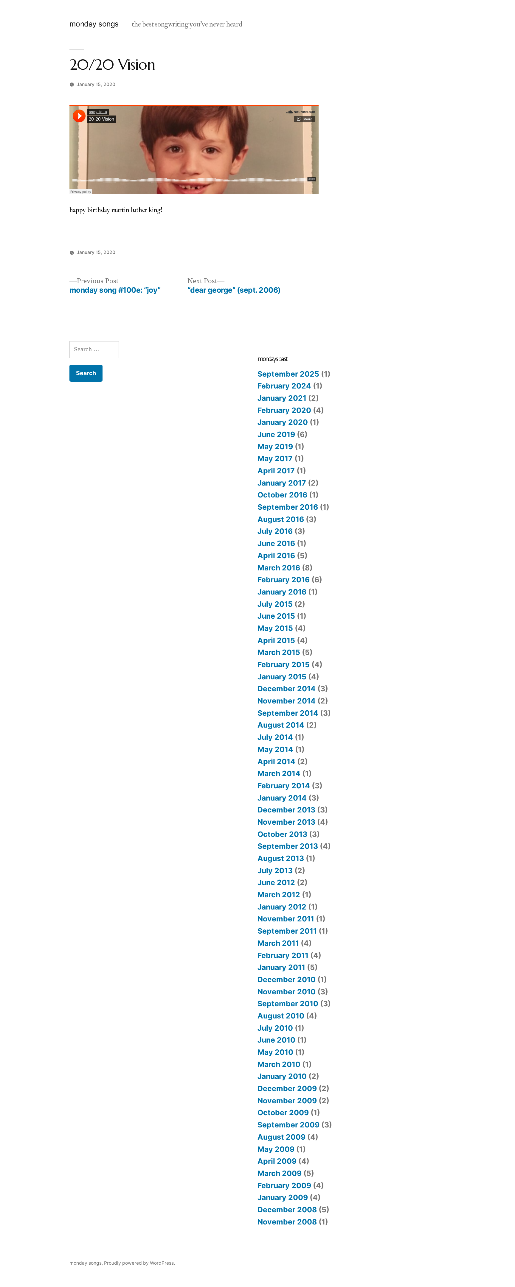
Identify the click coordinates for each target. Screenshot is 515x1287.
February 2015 (284, 664)
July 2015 (275, 604)
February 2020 (284, 410)
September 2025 (288, 373)
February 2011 (283, 955)
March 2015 (279, 652)
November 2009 (287, 1100)
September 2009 (288, 1124)
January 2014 (282, 797)
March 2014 (279, 773)
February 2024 (284, 385)
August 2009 (281, 1136)
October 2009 (283, 1112)
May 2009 (276, 1149)
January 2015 (282, 676)
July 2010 (275, 1028)
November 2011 (286, 918)
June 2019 (276, 434)
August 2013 (281, 858)
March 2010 (279, 1064)
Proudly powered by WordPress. (139, 1263)
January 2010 (282, 1076)
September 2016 (288, 507)
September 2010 (288, 1003)
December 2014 (287, 688)
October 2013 (282, 834)
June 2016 (276, 543)
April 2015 (276, 640)
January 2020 (283, 422)
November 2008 (287, 1221)
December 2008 (287, 1209)
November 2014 (287, 700)
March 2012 (279, 894)
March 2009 (280, 1173)
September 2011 (287, 930)
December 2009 (287, 1088)
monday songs (94, 23)
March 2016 (279, 567)
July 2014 (275, 737)
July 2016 (275, 531)
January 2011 (281, 967)
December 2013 (286, 809)
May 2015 (275, 628)
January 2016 (282, 591)
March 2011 (278, 943)
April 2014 (276, 761)
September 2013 (288, 846)
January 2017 (282, 482)
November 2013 (286, 822)
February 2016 (284, 579)
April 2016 (276, 555)
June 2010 (276, 1039)
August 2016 (281, 519)
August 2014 (281, 724)
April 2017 (276, 470)
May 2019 (275, 446)
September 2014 (288, 713)
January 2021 (282, 398)
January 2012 (282, 906)
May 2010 (275, 1052)
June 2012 (276, 882)
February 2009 (284, 1185)
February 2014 (284, 785)
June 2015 (276, 615)
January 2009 (283, 1197)
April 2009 (277, 1161)
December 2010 (287, 979)
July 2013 (275, 870)
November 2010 (287, 991)
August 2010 (281, 1015)
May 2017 (275, 458)
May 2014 (275, 749)
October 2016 (282, 494)
